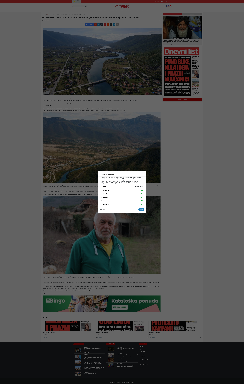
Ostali (104, 201)
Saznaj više (102, 209)
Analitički (105, 197)
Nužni (104, 186)
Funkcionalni (106, 190)
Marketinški (106, 204)
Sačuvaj (141, 209)
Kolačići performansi (108, 193)
